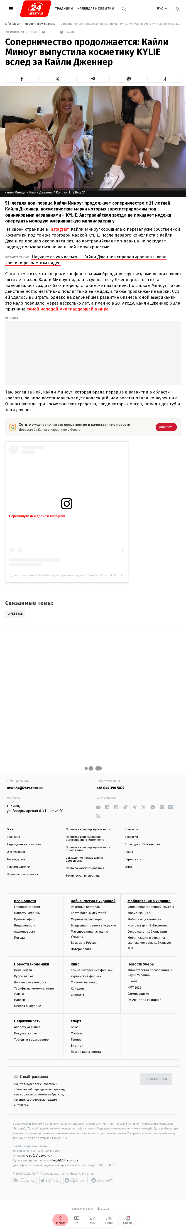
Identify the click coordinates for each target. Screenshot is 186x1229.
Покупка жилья (25, 1033)
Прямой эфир (24, 919)
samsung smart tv (102, 1180)
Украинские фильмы (86, 976)
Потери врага (81, 949)
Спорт (76, 1021)
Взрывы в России (84, 943)
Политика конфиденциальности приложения (88, 849)
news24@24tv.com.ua (25, 788)
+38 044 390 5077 (110, 788)
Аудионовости (24, 931)
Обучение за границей (144, 1000)
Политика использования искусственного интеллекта (85, 838)
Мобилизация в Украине (149, 901)
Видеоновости (25, 925)
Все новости (25, 901)
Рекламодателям (18, 866)
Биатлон (77, 1046)
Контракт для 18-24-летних (147, 925)
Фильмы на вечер (84, 982)
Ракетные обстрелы (85, 907)
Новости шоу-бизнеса (40, 23)
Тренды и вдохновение (31, 1039)
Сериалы (77, 995)
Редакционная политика (24, 844)
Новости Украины (27, 913)
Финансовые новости (30, 982)
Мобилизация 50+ (140, 913)
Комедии (77, 988)
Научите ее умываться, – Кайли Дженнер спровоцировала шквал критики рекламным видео (85, 259)
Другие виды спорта (86, 1052)
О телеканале (16, 851)
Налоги (19, 1000)
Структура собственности (142, 844)
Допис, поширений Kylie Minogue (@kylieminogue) (47, 575)
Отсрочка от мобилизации (147, 931)
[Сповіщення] (177, 8)
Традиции (64, 8)
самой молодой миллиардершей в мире (67, 309)
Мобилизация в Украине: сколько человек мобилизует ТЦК (149, 943)
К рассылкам (156, 1079)
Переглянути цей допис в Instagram (37, 516)
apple (50, 1180)
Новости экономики (31, 964)
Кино (75, 964)
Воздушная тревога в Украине (93, 925)
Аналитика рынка (27, 1027)
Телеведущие (16, 859)
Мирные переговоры (86, 919)
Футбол (76, 1033)
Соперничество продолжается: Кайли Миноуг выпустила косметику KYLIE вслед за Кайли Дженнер (120, 23)
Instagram (59, 229)
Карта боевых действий (88, 913)
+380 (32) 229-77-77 (38, 1155)
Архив (129, 851)
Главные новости (27, 907)
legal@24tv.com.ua (65, 1160)
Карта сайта (133, 859)
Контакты (131, 829)
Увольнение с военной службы (150, 907)
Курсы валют (23, 976)
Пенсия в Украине (27, 1006)
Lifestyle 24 (13, 23)
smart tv (75, 1180)
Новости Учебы (140, 964)
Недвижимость (27, 1021)
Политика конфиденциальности (88, 829)
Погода (19, 938)
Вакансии (131, 837)
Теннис (76, 1039)
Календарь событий (96, 8)
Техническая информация (84, 875)
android (24, 1180)
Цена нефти (23, 970)
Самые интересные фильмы (92, 970)
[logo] (35, 8)
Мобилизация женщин (144, 919)
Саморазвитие (138, 994)
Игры (128, 866)
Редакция (13, 837)
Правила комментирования (85, 868)
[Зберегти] (164, 78)
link (98, 807)
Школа (132, 981)
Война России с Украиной (93, 901)
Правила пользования (22, 874)
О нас (10, 829)
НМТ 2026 (134, 988)
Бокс (74, 1027)
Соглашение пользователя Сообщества (84, 859)
